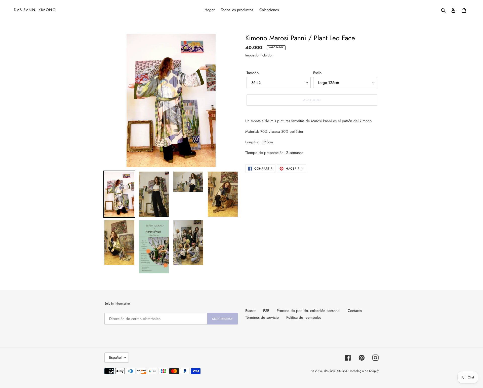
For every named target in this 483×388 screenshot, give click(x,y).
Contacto (355, 310)
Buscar (250, 310)
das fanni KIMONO (35, 10)
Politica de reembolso (303, 317)
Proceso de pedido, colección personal (308, 310)
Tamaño (253, 73)
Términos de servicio (262, 317)
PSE (266, 310)
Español (115, 357)
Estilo (317, 73)
